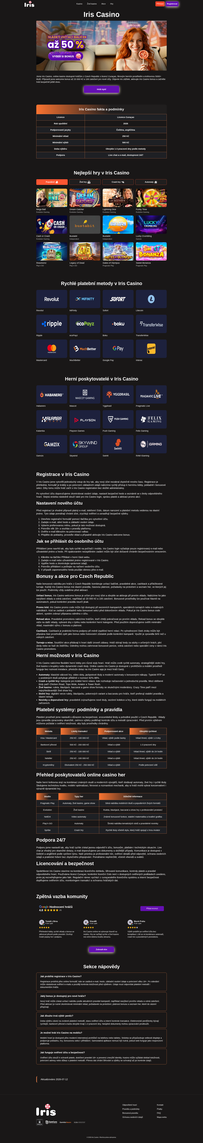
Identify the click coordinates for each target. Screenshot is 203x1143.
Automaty (149, 182)
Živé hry (83, 182)
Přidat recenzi (152, 909)
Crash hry (116, 182)
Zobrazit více (101, 949)
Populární (50, 182)
